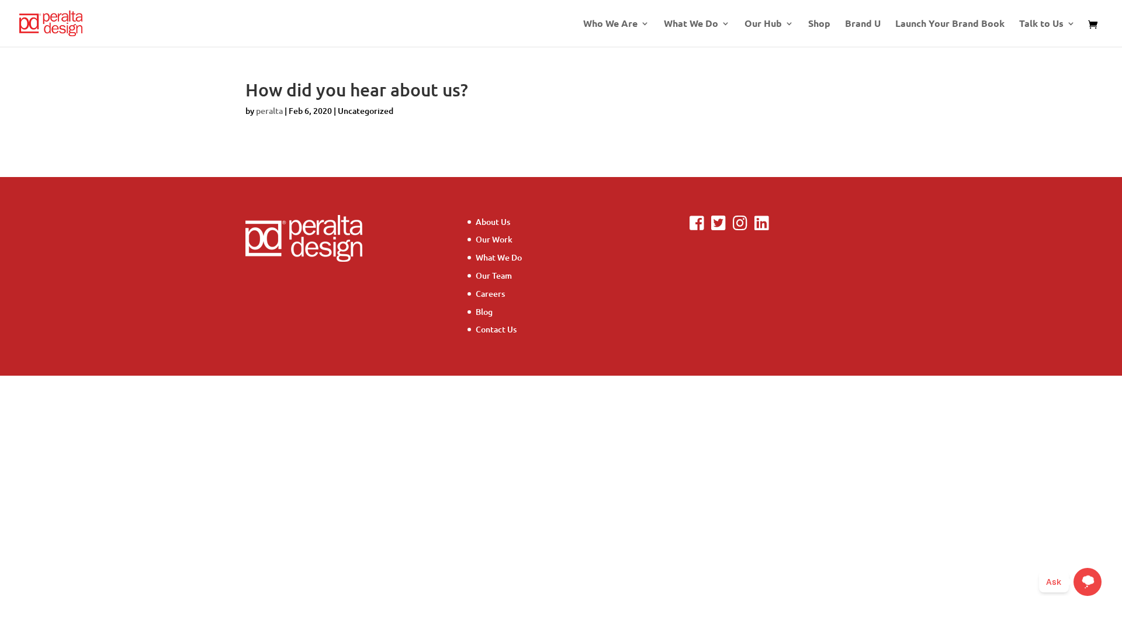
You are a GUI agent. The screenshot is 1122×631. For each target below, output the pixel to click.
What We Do (691, 24)
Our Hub (763, 24)
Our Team (494, 275)
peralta (269, 110)
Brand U (863, 24)
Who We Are (610, 24)
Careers (490, 293)
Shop (819, 24)
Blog (484, 311)
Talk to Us (1041, 24)
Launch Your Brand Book (950, 24)
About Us (493, 221)
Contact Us (496, 329)
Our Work (494, 239)
